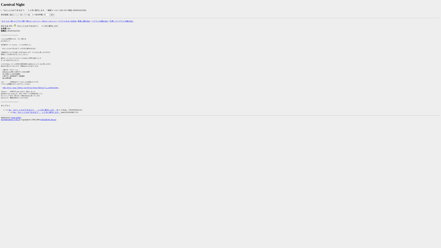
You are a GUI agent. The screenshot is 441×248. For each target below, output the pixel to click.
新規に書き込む (84, 21)
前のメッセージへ (33, 21)
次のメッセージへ (49, 21)
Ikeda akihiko (16, 118)
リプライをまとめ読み (67, 21)
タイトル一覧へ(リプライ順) (13, 21)
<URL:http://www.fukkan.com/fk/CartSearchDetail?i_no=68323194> (30, 88)
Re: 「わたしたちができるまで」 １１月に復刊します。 (32, 110)
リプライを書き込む (100, 21)
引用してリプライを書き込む (122, 21)
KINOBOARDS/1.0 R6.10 (10, 120)
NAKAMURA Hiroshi (48, 120)
